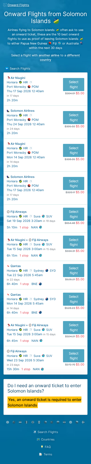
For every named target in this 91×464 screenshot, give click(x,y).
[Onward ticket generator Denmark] (83, 422)
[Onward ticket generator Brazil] (32, 422)
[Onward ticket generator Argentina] (7, 422)
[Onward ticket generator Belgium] (26, 422)
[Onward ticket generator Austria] (20, 422)
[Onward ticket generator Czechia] (77, 422)
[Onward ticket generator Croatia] (64, 422)
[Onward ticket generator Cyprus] (70, 422)
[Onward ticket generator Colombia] (58, 422)
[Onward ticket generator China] (51, 422)
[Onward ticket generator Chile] (45, 422)
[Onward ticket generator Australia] (14, 422)
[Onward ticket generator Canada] (39, 422)
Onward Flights (18, 5)
